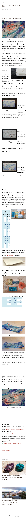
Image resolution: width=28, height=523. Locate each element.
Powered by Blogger (15, 516)
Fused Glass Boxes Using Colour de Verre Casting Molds (12, 478)
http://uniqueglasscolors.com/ (13, 433)
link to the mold (10, 255)
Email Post (8, 450)
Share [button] (3, 450)
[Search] (25, 2)
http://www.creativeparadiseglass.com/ (15, 429)
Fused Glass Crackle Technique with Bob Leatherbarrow (10, 503)
